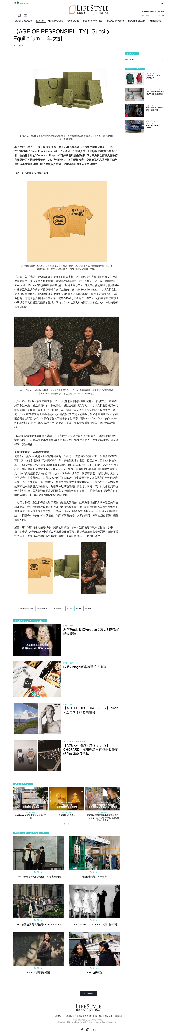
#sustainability (42, 608)
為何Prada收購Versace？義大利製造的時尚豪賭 (91, 631)
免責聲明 (88, 1016)
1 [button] (64, 824)
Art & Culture (154, 89)
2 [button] (68, 824)
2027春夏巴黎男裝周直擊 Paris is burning (39, 924)
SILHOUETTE (155, 21)
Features (151, 105)
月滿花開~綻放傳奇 (66, 815)
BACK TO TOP (88, 994)
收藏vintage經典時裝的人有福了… (88, 666)
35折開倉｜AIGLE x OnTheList (154, 76)
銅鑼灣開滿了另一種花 (94, 876)
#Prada (88, 608)
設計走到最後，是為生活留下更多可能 (155, 108)
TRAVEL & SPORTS (115, 21)
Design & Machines (151, 122)
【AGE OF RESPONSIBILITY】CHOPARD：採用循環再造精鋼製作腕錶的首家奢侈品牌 (90, 749)
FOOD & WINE (73, 21)
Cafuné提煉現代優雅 (38, 972)
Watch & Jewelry (74, 741)
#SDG (78, 608)
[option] (30, 803)
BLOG (161, 15)
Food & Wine (67, 812)
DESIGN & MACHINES (92, 21)
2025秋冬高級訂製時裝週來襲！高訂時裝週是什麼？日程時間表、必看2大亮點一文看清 (103, 817)
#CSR (69, 608)
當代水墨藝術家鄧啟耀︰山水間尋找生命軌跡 (155, 92)
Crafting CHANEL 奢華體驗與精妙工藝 (30, 816)
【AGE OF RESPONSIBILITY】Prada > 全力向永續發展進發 (90, 709)
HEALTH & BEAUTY (136, 21)
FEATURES (145, 15)
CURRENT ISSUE (148, 11)
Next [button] (118, 798)
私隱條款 (78, 1016)
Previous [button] (14, 798)
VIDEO (161, 11)
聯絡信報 (118, 1016)
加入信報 (108, 1016)
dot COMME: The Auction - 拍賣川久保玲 (94, 924)
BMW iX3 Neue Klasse (152, 126)
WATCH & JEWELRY (23, 21)
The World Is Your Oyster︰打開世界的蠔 (38, 876)
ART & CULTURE (55, 21)
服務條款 (68, 1016)
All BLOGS (130, 59)
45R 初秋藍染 (94, 972)
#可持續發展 (58, 608)
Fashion (68, 625)
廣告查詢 (98, 1016)
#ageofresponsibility (24, 608)
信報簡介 (58, 1016)
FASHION (40, 21)
